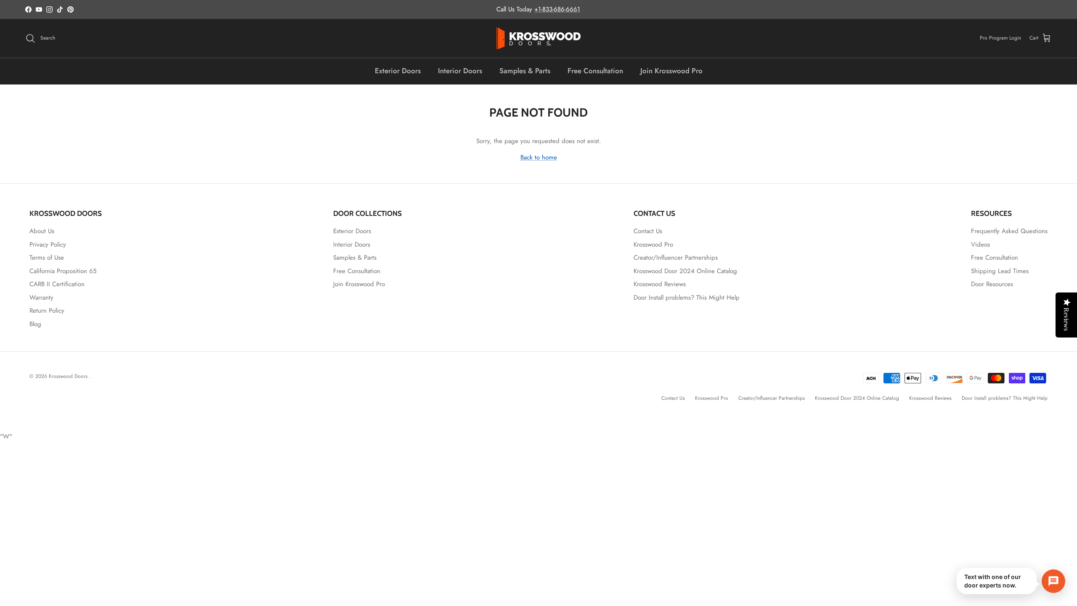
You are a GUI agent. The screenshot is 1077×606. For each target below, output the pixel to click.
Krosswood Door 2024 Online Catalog (685, 271)
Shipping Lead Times (1000, 271)
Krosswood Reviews (660, 284)
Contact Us (648, 231)
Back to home (538, 157)
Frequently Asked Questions (1009, 231)
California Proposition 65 (62, 271)
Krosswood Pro (653, 244)
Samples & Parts (524, 71)
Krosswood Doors (69, 376)
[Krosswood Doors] (538, 38)
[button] (1011, 581)
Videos (980, 244)
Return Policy (46, 310)
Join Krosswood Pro (671, 71)
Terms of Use (46, 257)
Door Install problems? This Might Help (687, 297)
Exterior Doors (398, 71)
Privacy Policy (47, 244)
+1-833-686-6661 (557, 9)
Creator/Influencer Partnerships (676, 257)
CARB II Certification (57, 284)
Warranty (41, 297)
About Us (41, 231)
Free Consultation (595, 71)
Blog (35, 324)
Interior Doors (460, 71)
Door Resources (992, 284)
